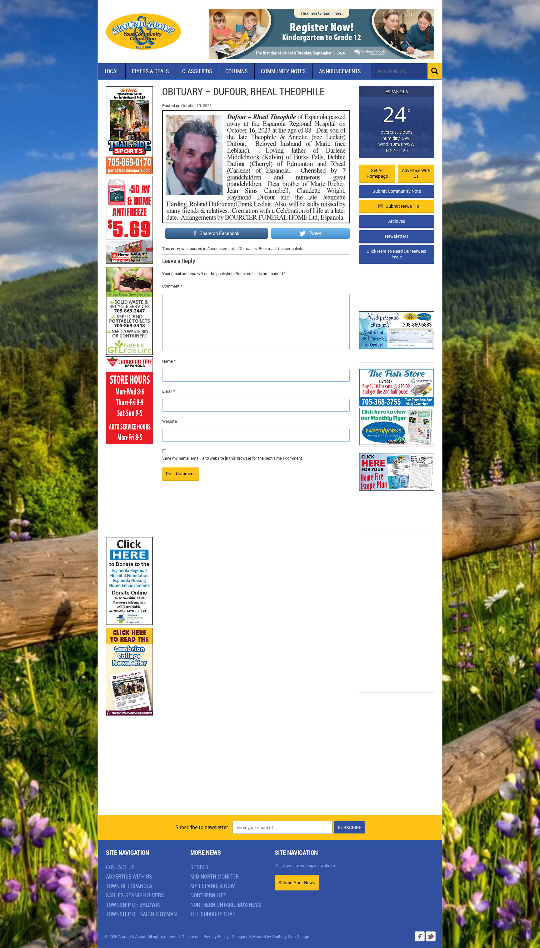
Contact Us (120, 867)
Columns (236, 71)
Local (112, 71)
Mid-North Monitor (214, 876)
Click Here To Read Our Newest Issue (397, 254)
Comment (172, 286)
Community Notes (283, 71)
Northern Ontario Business (225, 904)
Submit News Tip (402, 206)
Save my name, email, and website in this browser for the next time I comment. (232, 458)
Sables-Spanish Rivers (135, 895)
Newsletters (396, 236)
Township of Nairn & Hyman (141, 914)
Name (169, 361)
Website (169, 421)
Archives (396, 221)
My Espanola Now (212, 885)
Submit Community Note (396, 191)
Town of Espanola (129, 885)
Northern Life (208, 895)
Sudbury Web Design (290, 936)
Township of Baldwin (133, 904)
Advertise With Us (129, 876)
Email (168, 391)
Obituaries (247, 248)
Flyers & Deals (150, 71)
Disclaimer (191, 936)
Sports (199, 867)
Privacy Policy (216, 936)
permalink (293, 248)
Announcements (340, 71)
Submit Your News (296, 882)
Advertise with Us (416, 173)
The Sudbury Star (213, 914)
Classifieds (197, 71)
